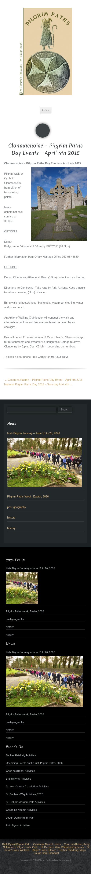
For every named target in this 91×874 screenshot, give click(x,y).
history (11, 517)
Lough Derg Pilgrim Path (20, 817)
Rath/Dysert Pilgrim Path (16, 844)
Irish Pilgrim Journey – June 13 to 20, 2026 (33, 433)
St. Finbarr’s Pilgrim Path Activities (25, 802)
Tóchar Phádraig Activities (21, 755)
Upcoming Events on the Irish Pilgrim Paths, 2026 (34, 763)
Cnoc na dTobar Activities (20, 770)
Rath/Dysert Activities (18, 825)
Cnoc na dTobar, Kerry (77, 844)
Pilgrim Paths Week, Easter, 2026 (28, 496)
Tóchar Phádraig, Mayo (72, 850)
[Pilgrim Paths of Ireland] (45, 54)
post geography (16, 507)
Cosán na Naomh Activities (21, 809)
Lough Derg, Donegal (46, 853)
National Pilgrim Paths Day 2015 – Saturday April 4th (38, 384)
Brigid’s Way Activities (18, 778)
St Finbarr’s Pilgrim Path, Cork (20, 847)
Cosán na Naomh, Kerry (47, 844)
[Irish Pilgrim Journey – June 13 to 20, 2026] (44, 462)
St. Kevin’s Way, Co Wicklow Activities (27, 786)
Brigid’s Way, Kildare (44, 850)
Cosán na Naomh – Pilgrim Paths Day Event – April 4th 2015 (43, 379)
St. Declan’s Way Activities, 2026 (24, 794)
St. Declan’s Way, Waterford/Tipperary (62, 847)
